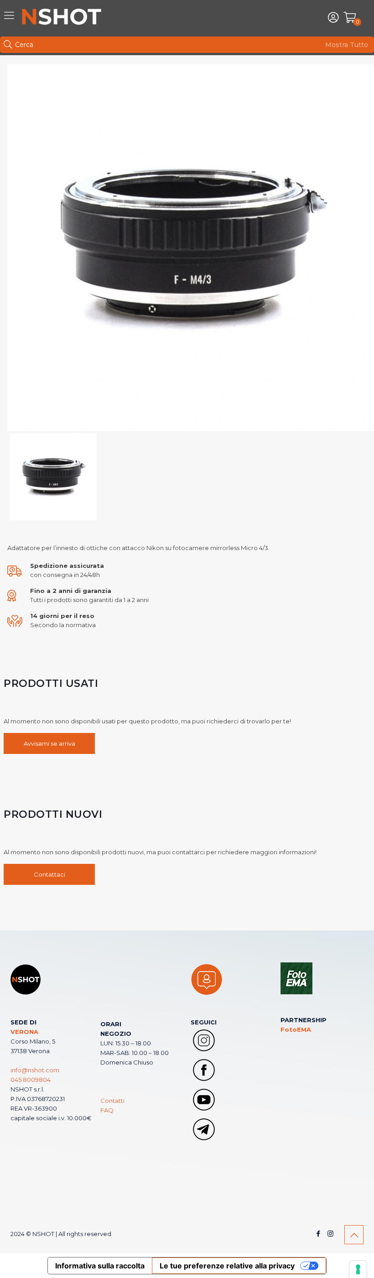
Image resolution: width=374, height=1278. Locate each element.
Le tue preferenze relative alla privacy (227, 1265)
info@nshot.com (34, 1070)
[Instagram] (330, 1233)
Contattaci (49, 874)
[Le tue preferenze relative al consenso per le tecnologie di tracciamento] (358, 1269)
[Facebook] (318, 1233)
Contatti (112, 1100)
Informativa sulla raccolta (100, 1265)
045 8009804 (30, 1079)
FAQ (107, 1110)
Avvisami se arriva (49, 743)
